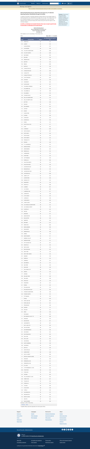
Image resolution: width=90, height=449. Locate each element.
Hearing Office (31, 39)
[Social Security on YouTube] (66, 430)
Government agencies (49, 415)
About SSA (19, 440)
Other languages (34, 415)
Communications (63, 417)
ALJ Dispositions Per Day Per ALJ (50, 39)
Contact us (19, 413)
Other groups (48, 417)
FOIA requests (34, 442)
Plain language (34, 417)
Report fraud (19, 421)
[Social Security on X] (64, 430)
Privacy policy (48, 440)
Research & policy (63, 423)
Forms (18, 417)
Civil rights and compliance (36, 440)
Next (27, 404)
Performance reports (49, 442)
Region (40, 39)
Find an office (19, 415)
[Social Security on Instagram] (68, 430)
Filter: (22, 35)
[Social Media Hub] (72, 430)
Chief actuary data (63, 415)
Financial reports (63, 419)
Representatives (48, 419)
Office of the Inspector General (66, 440)
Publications (19, 419)
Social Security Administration (38, 436)
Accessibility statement (21, 442)
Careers (61, 413)
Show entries (51, 35)
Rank (22, 39)
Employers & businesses (50, 413)
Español (32, 413)
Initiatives (61, 421)
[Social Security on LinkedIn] (70, 430)
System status (62, 442)
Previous (23, 404)
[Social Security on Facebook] (62, 430)
